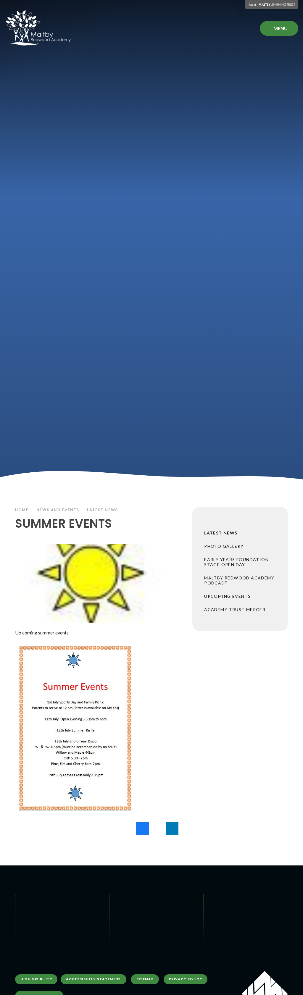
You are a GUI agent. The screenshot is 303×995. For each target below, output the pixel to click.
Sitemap (145, 979)
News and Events (57, 510)
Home (22, 510)
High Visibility (36, 979)
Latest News (102, 510)
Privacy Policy (185, 979)
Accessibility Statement (93, 979)
